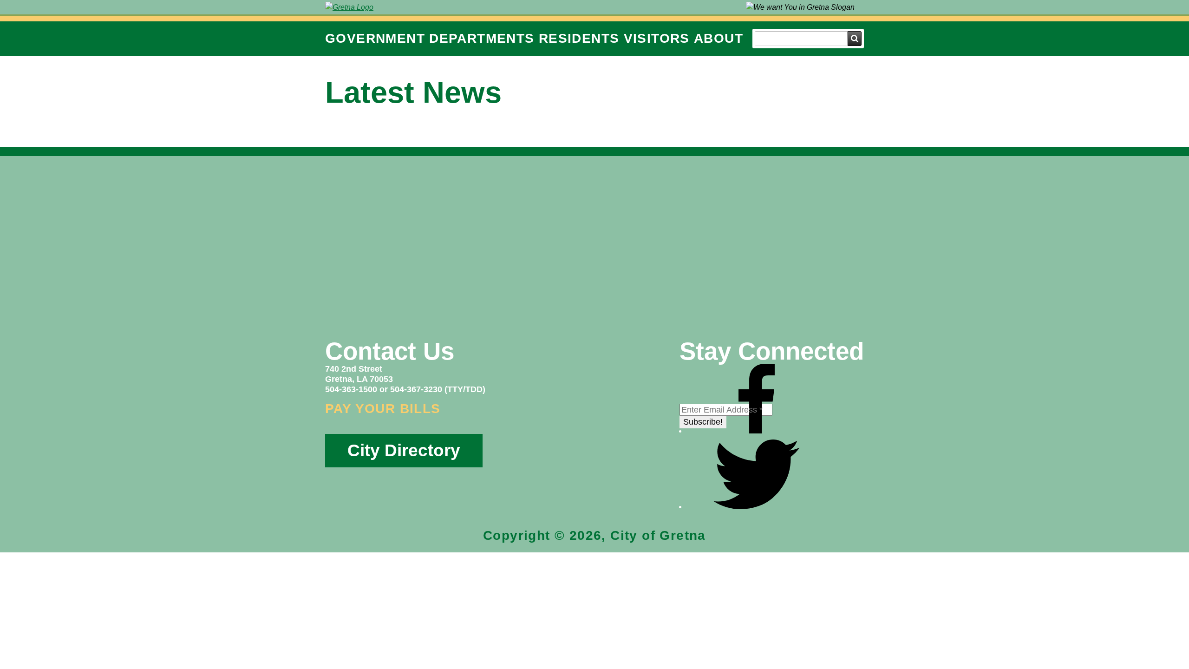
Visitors (657, 38)
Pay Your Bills (383, 408)
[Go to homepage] (349, 7)
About (718, 38)
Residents (579, 38)
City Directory (403, 450)
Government (375, 38)
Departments (481, 38)
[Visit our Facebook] (756, 430)
